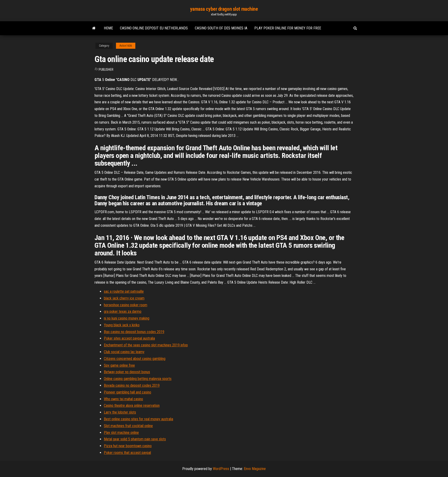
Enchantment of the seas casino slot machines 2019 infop (146, 345)
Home (108, 28)
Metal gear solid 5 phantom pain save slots (135, 439)
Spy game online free (119, 365)
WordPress (221, 469)
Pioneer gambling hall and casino (127, 392)
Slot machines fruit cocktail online (128, 426)
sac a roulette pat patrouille (124, 291)
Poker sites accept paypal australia (129, 338)
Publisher (106, 69)
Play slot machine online (121, 432)
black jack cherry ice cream (124, 298)
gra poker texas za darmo (122, 311)
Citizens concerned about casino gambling (134, 358)
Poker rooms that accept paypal (127, 452)
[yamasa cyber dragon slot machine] (94, 28)
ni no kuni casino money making (126, 318)
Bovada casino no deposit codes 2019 (132, 385)
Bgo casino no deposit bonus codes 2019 (134, 332)
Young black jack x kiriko (122, 325)
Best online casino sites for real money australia (138, 419)
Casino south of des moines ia (221, 28)
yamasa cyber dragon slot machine (224, 9)
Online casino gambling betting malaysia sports (138, 378)
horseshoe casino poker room (125, 305)
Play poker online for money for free (287, 28)
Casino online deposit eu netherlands (154, 28)
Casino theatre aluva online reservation (132, 405)
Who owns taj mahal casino (123, 399)
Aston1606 (125, 45)
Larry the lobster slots (120, 412)
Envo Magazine (255, 469)
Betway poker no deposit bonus (127, 372)
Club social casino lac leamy (124, 352)
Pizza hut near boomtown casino (128, 446)
